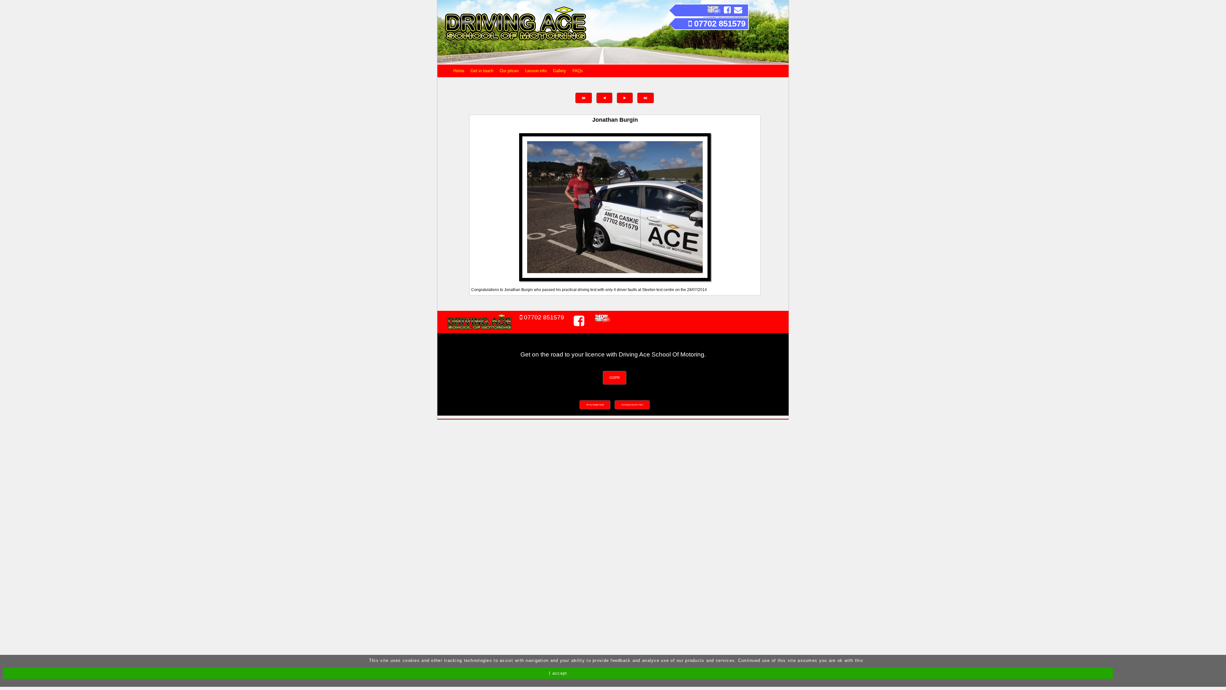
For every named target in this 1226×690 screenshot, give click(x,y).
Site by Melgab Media (595, 405)
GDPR (614, 377)
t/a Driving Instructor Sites (632, 405)
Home (458, 70)
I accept (558, 673)
